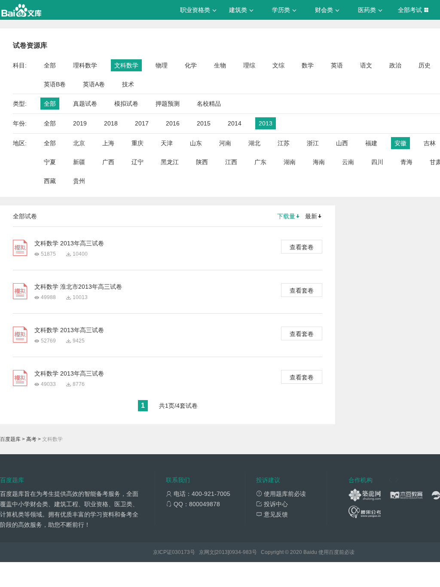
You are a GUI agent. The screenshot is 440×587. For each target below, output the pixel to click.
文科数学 (126, 65)
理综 (249, 65)
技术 (128, 84)
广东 (260, 162)
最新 (311, 216)
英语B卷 (55, 84)
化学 (191, 65)
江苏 (284, 143)
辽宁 (137, 162)
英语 (337, 65)
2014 (234, 123)
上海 (108, 143)
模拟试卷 (126, 103)
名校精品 (209, 103)
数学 (308, 65)
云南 (348, 162)
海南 (319, 162)
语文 (366, 65)
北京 (79, 143)
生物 (220, 65)
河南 (225, 143)
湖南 (290, 162)
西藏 (50, 180)
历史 (425, 65)
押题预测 (168, 103)
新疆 (79, 162)
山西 (342, 143)
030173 (181, 552)
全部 (50, 65)
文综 (278, 65)
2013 (265, 123)
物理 (162, 65)
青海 (406, 162)
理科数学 (85, 65)
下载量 (286, 216)
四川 (377, 162)
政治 (395, 65)
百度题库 (10, 439)
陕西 (202, 162)
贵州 (79, 180)
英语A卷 (94, 84)
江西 (231, 162)
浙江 (313, 143)
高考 (31, 439)
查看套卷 (302, 247)
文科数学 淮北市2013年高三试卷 (78, 286)
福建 (371, 143)
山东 (196, 143)
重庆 (137, 143)
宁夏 (50, 162)
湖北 (254, 143)
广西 (108, 162)
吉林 (430, 143)
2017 (142, 123)
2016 (173, 123)
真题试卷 (85, 103)
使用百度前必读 (336, 552)
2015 (204, 123)
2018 (111, 123)
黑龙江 (170, 162)
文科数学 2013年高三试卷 (69, 243)
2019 (80, 123)
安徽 (400, 143)
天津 (167, 143)
